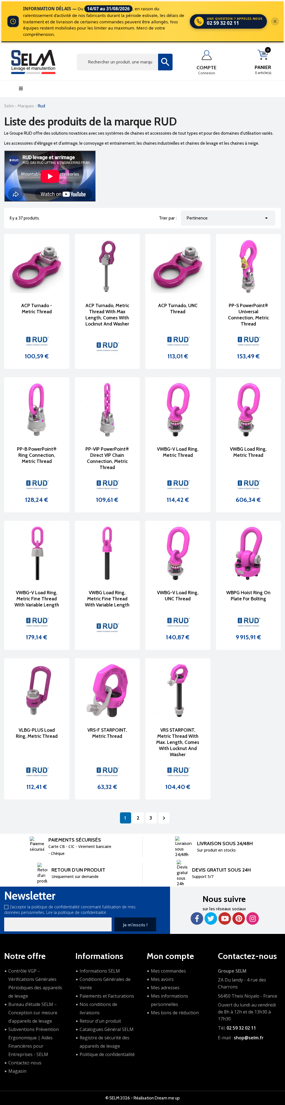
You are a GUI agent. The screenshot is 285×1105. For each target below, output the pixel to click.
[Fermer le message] (275, 21)
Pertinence (228, 218)
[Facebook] (197, 918)
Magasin (17, 1071)
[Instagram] (252, 918)
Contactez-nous (24, 1063)
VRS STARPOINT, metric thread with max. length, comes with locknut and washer (177, 742)
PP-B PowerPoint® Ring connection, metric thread (36, 455)
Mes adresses (165, 988)
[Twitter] (211, 918)
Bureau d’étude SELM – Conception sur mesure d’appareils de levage (32, 1012)
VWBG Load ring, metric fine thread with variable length (107, 599)
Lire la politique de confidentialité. (76, 912)
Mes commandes (168, 971)
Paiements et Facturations (107, 996)
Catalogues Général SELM (107, 1029)
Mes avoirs (162, 979)
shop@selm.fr (249, 1038)
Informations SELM (100, 971)
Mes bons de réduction (175, 1013)
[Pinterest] (238, 918)
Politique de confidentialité (107, 1054)
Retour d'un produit (100, 1021)
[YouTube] (224, 918)
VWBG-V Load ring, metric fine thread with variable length (36, 599)
